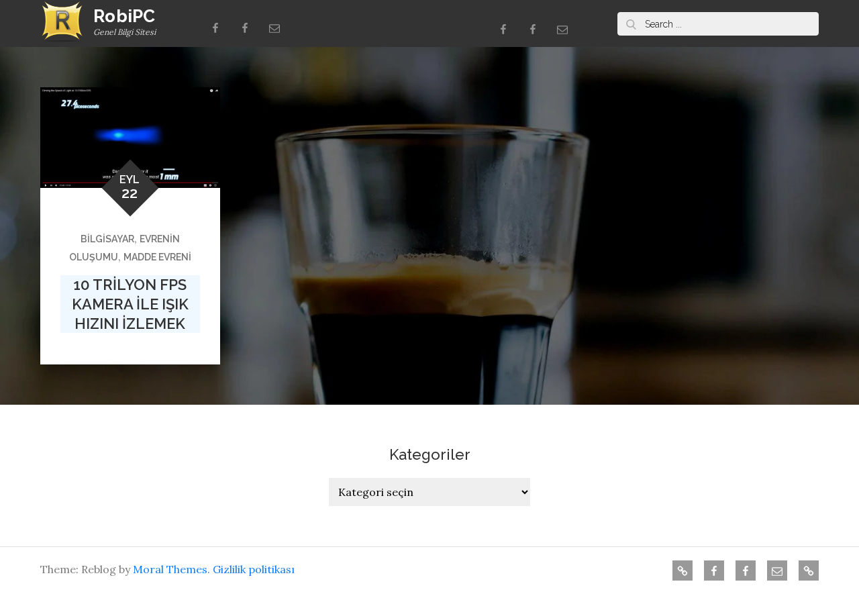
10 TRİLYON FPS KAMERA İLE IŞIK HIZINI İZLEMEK (130, 304)
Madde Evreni (157, 257)
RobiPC (124, 16)
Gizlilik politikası (254, 569)
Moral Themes (170, 569)
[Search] (630, 24)
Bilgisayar (107, 239)
